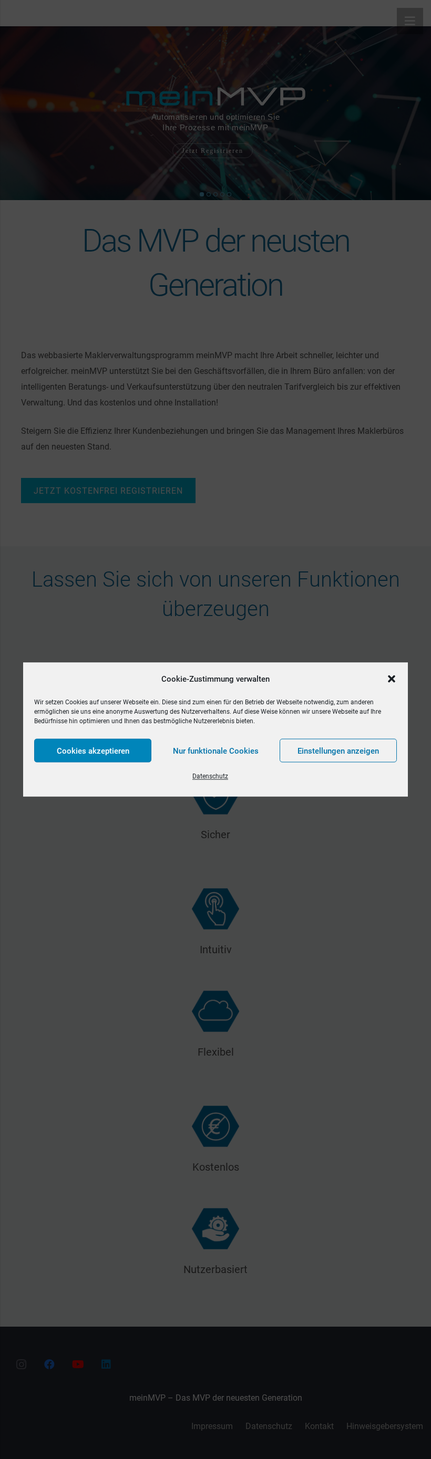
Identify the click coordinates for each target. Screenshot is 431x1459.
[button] (391, 679)
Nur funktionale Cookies (216, 750)
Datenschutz (210, 776)
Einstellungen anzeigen (338, 750)
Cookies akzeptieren (93, 750)
